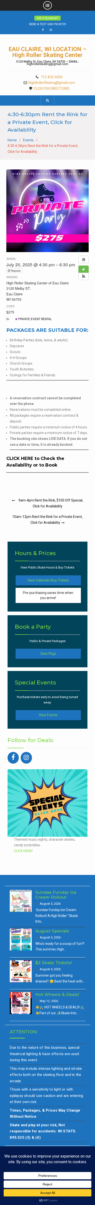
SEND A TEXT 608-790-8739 (47, 24)
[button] (83, 276)
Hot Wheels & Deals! (57, 994)
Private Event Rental (35, 319)
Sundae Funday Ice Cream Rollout (55, 895)
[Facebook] (13, 758)
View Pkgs (48, 654)
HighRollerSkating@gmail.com (51, 82)
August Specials (52, 930)
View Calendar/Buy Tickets (48, 580)
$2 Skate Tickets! (53, 962)
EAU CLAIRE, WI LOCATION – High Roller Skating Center (47, 52)
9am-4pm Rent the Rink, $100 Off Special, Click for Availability (51, 503)
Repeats (15, 270)
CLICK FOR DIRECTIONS (51, 88)
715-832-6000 (52, 77)
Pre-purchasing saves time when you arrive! (48, 595)
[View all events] (83, 259)
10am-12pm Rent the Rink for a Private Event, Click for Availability (47, 519)
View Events (48, 715)
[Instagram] (26, 758)
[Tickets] (83, 269)
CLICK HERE (23, 851)
